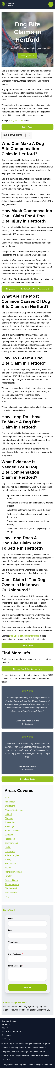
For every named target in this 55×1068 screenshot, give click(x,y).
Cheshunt (9, 818)
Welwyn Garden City (14, 810)
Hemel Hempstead (13, 872)
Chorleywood (11, 888)
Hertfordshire (10, 864)
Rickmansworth (12, 884)
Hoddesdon (10, 802)
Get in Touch (27, 127)
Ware (7, 798)
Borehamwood (11, 843)
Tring (7, 896)
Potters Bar (10, 822)
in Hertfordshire (32, 636)
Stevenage (9, 826)
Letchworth (10, 851)
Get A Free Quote (27, 779)
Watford (8, 868)
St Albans (9, 835)
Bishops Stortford (12, 831)
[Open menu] (50, 4)
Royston (8, 876)
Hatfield (8, 814)
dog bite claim (17, 120)
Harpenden (10, 839)
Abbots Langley (12, 855)
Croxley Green (11, 880)
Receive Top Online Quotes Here (27, 669)
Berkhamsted (11, 892)
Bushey (8, 859)
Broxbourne (10, 806)
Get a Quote (26, 56)
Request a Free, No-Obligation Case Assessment (27, 289)
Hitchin (8, 847)
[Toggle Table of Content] (26, 135)
